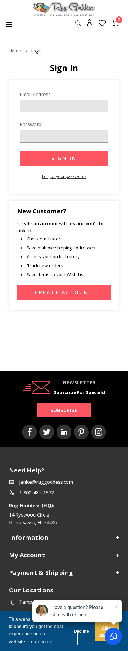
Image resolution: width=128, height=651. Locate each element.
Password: (31, 124)
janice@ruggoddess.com (46, 482)
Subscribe (64, 410)
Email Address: (35, 94)
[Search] (78, 23)
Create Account (64, 292)
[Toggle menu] (6, 24)
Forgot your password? (64, 176)
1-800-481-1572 (36, 492)
